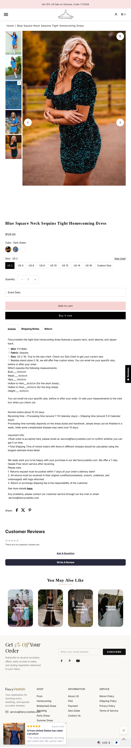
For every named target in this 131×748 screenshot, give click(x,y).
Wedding (42, 710)
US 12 (65, 265)
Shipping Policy (108, 700)
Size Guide (74, 710)
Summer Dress (45, 720)
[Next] (120, 122)
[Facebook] (62, 661)
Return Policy (106, 696)
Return (48, 328)
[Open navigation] (29, 14)
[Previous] (28, 122)
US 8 (42, 265)
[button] (66, 553)
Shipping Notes (30, 328)
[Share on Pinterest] (29, 510)
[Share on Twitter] (23, 510)
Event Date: (14, 292)
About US (73, 696)
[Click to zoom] (120, 36)
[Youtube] (78, 661)
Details (12, 329)
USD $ (106, 742)
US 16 (88, 265)
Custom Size (104, 265)
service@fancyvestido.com (21, 711)
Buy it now (65, 315)
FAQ (70, 700)
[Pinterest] (70, 661)
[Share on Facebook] (17, 510)
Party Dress (43, 715)
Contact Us (74, 715)
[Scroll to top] (124, 739)
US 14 (77, 265)
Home (10, 25)
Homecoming (44, 700)
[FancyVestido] (65, 14)
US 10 (53, 265)
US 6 (31, 265)
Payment (73, 705)
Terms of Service (108, 710)
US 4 (20, 265)
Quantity (10, 279)
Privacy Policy (107, 705)
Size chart (120, 258)
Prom (39, 696)
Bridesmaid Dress (46, 705)
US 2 (10, 265)
